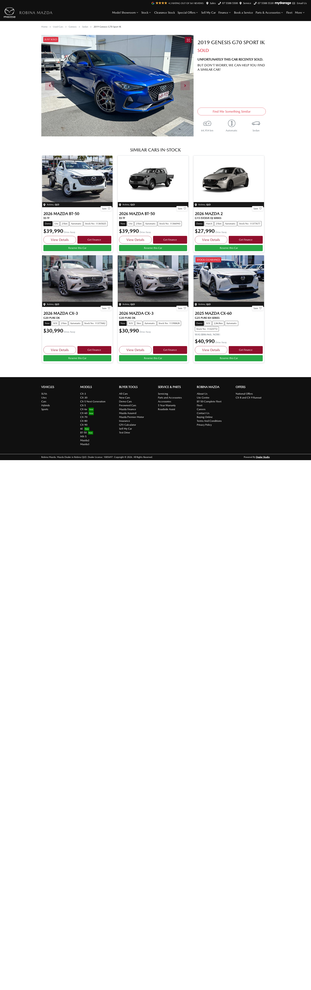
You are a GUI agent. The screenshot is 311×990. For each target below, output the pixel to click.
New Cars (124, 397)
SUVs (44, 393)
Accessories (164, 401)
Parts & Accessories (268, 12)
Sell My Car (208, 12)
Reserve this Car (77, 247)
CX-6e (83, 409)
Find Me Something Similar (232, 111)
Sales (213, 3)
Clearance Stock (164, 12)
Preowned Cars (127, 405)
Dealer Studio (263, 457)
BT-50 (83, 432)
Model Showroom (124, 12)
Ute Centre (203, 397)
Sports (44, 409)
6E (81, 428)
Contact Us (203, 413)
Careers (201, 409)
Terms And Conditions (209, 420)
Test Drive (124, 432)
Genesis (73, 26)
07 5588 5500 (230, 3)
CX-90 (83, 424)
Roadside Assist (166, 409)
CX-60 (83, 413)
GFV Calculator (127, 424)
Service (247, 3)
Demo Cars (125, 401)
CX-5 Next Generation (92, 401)
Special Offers (186, 12)
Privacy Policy (204, 424)
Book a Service (243, 12)
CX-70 (83, 417)
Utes (43, 397)
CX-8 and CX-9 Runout (248, 397)
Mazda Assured (127, 413)
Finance (223, 12)
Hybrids (45, 405)
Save (104, 208)
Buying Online (205, 417)
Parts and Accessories (170, 397)
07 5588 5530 (266, 3)
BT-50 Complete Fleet (209, 401)
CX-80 (83, 420)
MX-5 (83, 436)
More (298, 12)
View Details (60, 240)
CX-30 (83, 397)
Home (44, 26)
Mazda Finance (127, 409)
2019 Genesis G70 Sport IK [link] (107, 26)
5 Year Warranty (167, 405)
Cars (43, 401)
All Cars (123, 393)
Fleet (289, 12)
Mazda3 (84, 444)
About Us (202, 393)
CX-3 (83, 393)
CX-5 (83, 405)
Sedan (85, 26)
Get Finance (94, 239)
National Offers (244, 393)
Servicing (163, 393)
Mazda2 (84, 440)
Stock (144, 12)
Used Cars (58, 26)
